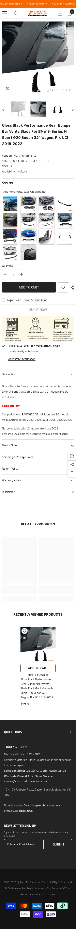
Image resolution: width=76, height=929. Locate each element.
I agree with (14, 300)
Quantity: (7, 266)
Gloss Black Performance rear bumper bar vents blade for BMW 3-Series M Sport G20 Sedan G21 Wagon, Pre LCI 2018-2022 (37, 688)
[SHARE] (71, 287)
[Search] (16, 13)
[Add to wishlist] (63, 287)
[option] (38, 57)
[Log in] (60, 13)
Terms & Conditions (34, 300)
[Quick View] (24, 638)
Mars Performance (25, 155)
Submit (58, 844)
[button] (62, 89)
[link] (19, 591)
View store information (21, 359)
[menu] (4, 13)
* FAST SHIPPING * (37, 4)
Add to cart (29, 287)
